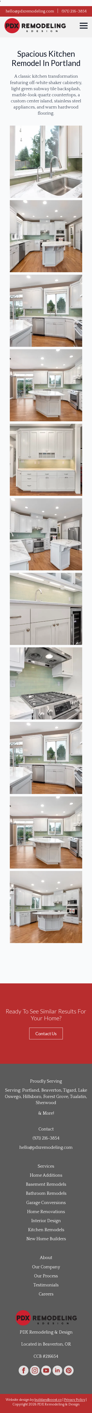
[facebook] (23, 1370)
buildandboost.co (48, 1400)
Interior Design (46, 1220)
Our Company (46, 1267)
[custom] (69, 1370)
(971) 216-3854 (74, 11)
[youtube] (46, 1370)
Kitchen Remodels (46, 1230)
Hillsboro (32, 1096)
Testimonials (46, 1285)
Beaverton (51, 1090)
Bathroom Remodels (46, 1193)
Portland (30, 1090)
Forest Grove (55, 1096)
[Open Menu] (84, 26)
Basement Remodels (46, 1184)
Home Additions (46, 1175)
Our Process (46, 1276)
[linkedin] (57, 1370)
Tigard (69, 1090)
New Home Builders (46, 1239)
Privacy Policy (74, 1400)
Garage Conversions (46, 1202)
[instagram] (35, 1370)
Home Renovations (46, 1211)
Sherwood (46, 1102)
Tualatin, (78, 1096)
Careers (46, 1294)
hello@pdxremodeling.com (30, 11)
